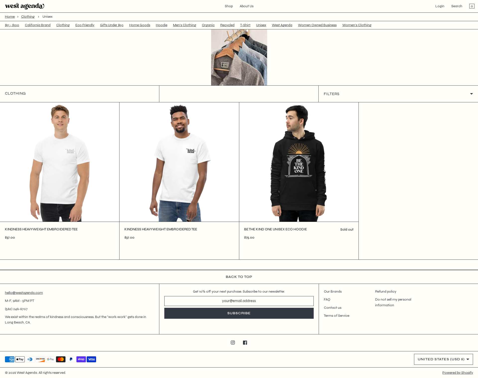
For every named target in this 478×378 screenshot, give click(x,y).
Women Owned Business (317, 25)
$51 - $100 (12, 25)
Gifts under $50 (111, 25)
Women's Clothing (356, 25)
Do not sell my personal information (393, 302)
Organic (208, 25)
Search (456, 6)
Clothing (28, 16)
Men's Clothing (184, 25)
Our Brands (333, 291)
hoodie (161, 25)
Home (10, 16)
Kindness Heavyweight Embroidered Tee (41, 229)
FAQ (327, 299)
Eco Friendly (84, 25)
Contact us (332, 308)
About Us (246, 6)
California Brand (38, 25)
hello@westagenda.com (24, 293)
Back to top (239, 277)
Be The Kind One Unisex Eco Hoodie (275, 229)
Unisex (261, 25)
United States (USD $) (441, 359)
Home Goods (139, 25)
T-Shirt (245, 25)
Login (439, 6)
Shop (229, 6)
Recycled (227, 25)
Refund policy (385, 291)
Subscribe (239, 313)
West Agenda (282, 25)
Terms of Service (336, 316)
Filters (331, 93)
